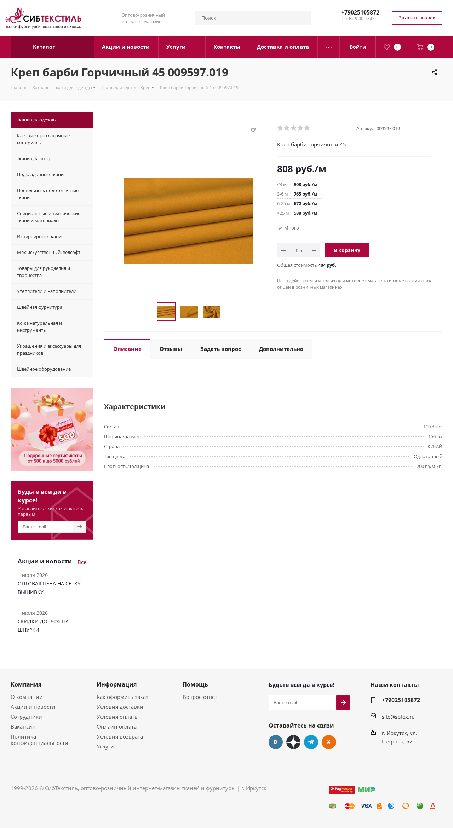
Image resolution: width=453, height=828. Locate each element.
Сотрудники (26, 716)
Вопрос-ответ (200, 696)
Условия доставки (120, 706)
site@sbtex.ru (398, 716)
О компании (27, 696)
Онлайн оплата (117, 726)
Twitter (293, 742)
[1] (280, 128)
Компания (26, 684)
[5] (307, 128)
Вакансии (23, 726)
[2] (287, 128)
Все (82, 562)
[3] (294, 128)
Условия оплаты (118, 716)
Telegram (311, 742)
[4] (300, 128)
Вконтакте (276, 742)
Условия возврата (120, 736)
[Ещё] (329, 47)
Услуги (105, 746)
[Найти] (302, 18)
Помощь (195, 684)
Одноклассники (329, 742)
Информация (117, 684)
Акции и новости (33, 706)
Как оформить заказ (122, 696)
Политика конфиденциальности (39, 739)
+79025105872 (360, 12)
